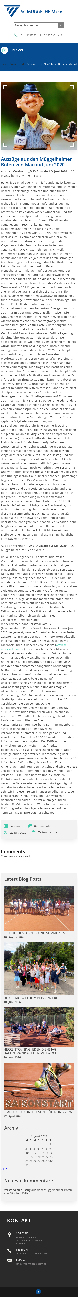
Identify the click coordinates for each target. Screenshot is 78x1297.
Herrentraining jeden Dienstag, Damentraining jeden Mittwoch (30, 1051)
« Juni (4, 1169)
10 (27, 1153)
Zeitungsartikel (17, 64)
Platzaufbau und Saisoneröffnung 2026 (38, 1112)
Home (4, 64)
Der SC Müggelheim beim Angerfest (33, 998)
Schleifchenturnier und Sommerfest (35, 933)
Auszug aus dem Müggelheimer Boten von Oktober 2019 (38, 1191)
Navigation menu (26, 25)
